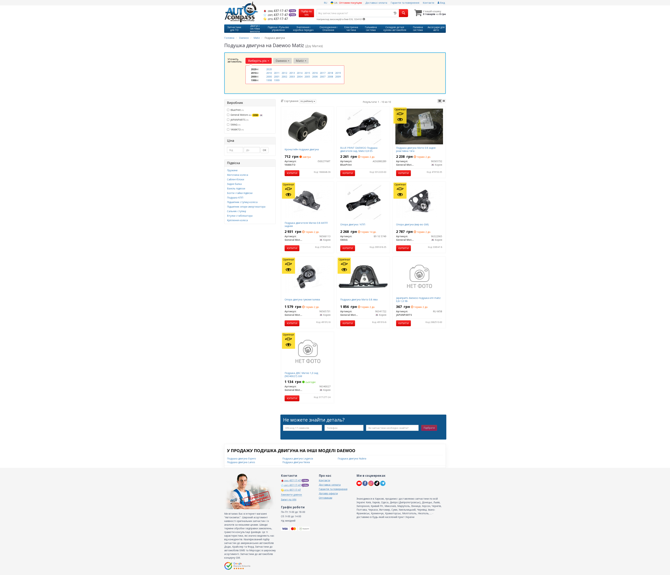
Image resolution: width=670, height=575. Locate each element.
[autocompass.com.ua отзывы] (237, 566)
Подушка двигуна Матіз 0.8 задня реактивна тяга (416, 149)
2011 (277, 73)
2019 (338, 73)
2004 (299, 76)
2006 (315, 76)
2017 (322, 73)
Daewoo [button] (282, 61)
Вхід (442, 2)
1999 (277, 80)
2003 (292, 76)
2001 (277, 76)
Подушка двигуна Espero (241, 458)
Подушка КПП (235, 197)
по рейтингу (307, 101)
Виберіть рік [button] (257, 61)
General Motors (244, 114)
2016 (315, 73)
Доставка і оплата (376, 2)
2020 (269, 69)
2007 (322, 76)
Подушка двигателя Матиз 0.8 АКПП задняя (306, 224)
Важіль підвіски (236, 188)
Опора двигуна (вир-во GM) (412, 224)
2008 (330, 76)
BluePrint (237, 110)
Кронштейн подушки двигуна (302, 149)
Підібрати (429, 427)
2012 (284, 73)
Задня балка (234, 184)
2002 (284, 76)
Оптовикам (325, 497)
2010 (269, 73)
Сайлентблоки (235, 179)
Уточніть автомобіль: (235, 60)
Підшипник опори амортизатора (246, 206)
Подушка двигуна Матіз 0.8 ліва (359, 299)
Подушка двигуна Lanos (241, 462)
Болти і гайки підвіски (239, 193)
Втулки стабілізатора (239, 215)
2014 (299, 73)
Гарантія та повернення (405, 2)
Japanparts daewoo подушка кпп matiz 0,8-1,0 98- (418, 299)
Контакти (428, 2)
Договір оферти (328, 493)
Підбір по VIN (306, 13)
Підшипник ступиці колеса (242, 202)
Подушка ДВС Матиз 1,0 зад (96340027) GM (301, 374)
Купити (292, 173)
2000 (269, 76)
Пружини (232, 170)
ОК (264, 150)
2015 (307, 73)
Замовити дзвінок (291, 494)
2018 (330, 73)
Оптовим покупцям (350, 2)
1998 (269, 80)
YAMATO (237, 129)
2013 (292, 73)
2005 (307, 76)
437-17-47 (278, 11)
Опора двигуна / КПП (352, 224)
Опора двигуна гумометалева (302, 299)
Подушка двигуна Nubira (352, 458)
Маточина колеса (237, 174)
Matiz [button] (300, 61)
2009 (338, 76)
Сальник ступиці (236, 211)
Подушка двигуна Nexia (296, 462)
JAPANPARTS (239, 119)
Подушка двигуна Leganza (297, 458)
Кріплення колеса (237, 220)
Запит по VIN (288, 499)
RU (325, 2)
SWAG (235, 124)
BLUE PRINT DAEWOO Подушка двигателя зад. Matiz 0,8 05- (358, 149)
